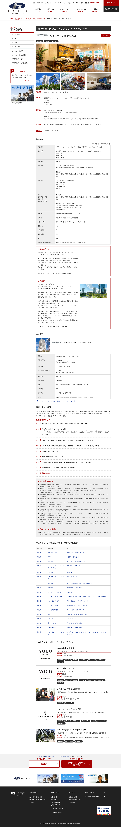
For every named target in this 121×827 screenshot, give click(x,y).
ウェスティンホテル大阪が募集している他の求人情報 (56, 401)
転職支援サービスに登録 (20, 63)
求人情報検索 (56, 802)
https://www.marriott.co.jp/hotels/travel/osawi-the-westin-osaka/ (74, 397)
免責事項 (72, 802)
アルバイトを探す (81, 9)
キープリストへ (29, 80)
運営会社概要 (73, 797)
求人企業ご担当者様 (111, 9)
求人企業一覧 (16, 46)
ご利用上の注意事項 (64, 756)
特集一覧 (54, 797)
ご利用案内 (38, 9)
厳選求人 (15, 38)
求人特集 (15, 42)
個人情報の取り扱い (51, 756)
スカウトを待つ (64, 9)
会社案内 (95, 9)
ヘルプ (32, 802)
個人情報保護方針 (74, 799)
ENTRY (76, 764)
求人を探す (51, 9)
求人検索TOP (16, 34)
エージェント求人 (17, 51)
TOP (11, 19)
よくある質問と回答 (36, 797)
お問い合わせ (89, 792)
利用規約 (41, 756)
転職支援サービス (17, 59)
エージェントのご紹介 (19, 55)
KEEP (44, 764)
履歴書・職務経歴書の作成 (38, 799)
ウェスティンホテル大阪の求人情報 (34, 19)
